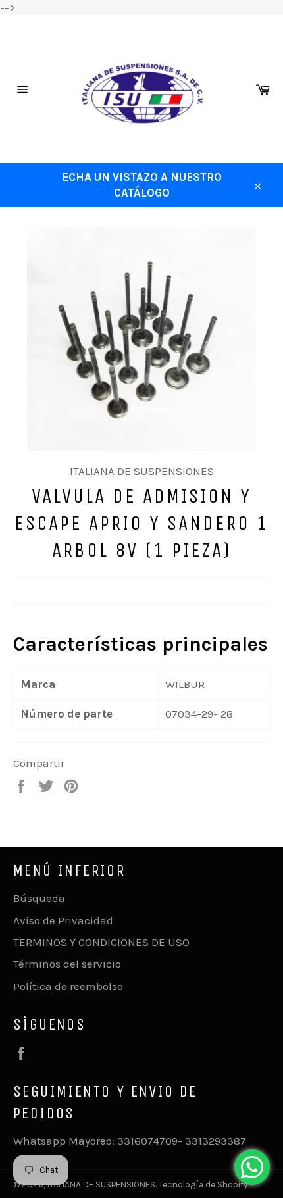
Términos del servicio (67, 963)
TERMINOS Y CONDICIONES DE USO (101, 942)
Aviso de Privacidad (63, 920)
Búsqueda (39, 898)
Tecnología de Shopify (203, 1184)
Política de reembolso (68, 986)
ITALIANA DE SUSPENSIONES (101, 1184)
